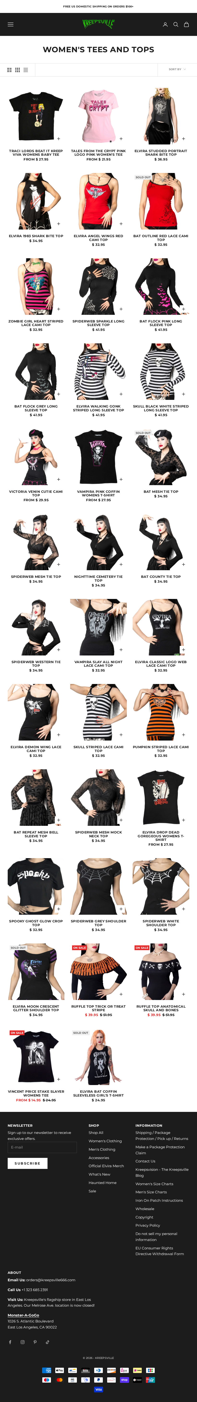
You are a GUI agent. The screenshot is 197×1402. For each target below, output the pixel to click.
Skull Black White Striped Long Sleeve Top (161, 408)
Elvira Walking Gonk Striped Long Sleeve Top (98, 408)
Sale (92, 1191)
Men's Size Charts (151, 1192)
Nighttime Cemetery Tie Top (98, 579)
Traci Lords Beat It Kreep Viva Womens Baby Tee (36, 153)
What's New (99, 1174)
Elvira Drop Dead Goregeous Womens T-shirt (161, 836)
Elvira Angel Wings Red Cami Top (98, 238)
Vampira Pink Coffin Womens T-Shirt (98, 494)
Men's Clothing (102, 1149)
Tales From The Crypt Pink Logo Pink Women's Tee (98, 153)
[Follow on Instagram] (22, 1342)
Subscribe (28, 1163)
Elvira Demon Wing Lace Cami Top (36, 749)
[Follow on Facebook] (10, 1342)
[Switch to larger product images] (9, 69)
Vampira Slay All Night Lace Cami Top (98, 664)
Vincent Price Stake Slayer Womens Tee (36, 1093)
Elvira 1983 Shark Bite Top (36, 236)
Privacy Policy (147, 1225)
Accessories (99, 1157)
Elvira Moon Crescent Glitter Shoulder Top (36, 1008)
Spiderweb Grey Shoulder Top (98, 923)
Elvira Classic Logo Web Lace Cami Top (161, 664)
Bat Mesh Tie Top (161, 492)
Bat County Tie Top (161, 577)
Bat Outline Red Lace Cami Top (161, 238)
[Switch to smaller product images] (17, 69)
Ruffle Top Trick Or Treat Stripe (98, 1008)
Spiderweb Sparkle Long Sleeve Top (99, 323)
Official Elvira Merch (106, 1166)
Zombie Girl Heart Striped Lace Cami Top (36, 323)
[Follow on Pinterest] (35, 1342)
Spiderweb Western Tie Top (36, 664)
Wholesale (144, 1209)
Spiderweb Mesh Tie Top (36, 577)
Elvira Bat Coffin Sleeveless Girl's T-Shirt (98, 1093)
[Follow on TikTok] (47, 1342)
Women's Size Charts (154, 1184)
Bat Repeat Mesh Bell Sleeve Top (36, 834)
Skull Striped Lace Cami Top (99, 749)
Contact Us (145, 1161)
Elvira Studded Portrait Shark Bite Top (161, 153)
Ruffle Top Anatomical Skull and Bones (160, 1008)
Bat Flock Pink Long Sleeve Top (161, 323)
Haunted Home (103, 1182)
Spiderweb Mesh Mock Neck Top (98, 834)
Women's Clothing (105, 1141)
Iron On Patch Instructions (159, 1200)
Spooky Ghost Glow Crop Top (36, 923)
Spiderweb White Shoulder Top (161, 923)
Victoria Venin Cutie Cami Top (36, 494)
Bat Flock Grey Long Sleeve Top (36, 408)
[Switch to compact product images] (26, 69)
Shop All (96, 1132)
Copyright (144, 1217)
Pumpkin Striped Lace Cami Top (161, 749)
